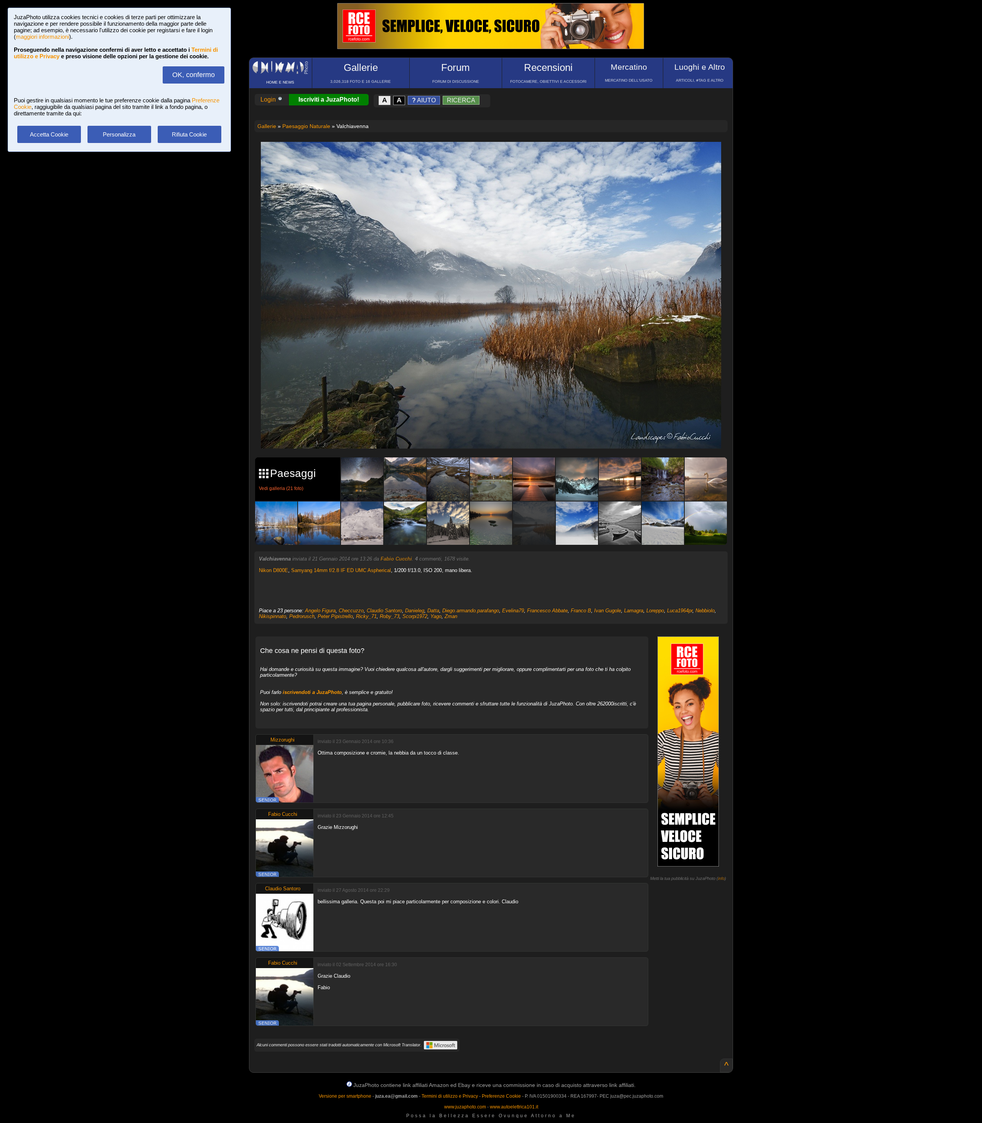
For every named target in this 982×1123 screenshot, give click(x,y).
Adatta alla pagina (495, 155)
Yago (436, 616)
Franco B (581, 610)
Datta (433, 610)
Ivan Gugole (607, 610)
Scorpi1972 (414, 616)
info (721, 878)
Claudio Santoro (384, 610)
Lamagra (633, 610)
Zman (451, 616)
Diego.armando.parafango (470, 610)
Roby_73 (389, 616)
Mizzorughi (282, 740)
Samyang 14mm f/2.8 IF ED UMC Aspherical (341, 570)
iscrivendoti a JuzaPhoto (312, 692)
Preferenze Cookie (501, 1096)
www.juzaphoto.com (465, 1107)
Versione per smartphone (345, 1096)
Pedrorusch (302, 616)
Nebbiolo (705, 610)
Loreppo (655, 610)
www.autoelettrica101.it (514, 1107)
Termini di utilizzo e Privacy (450, 1096)
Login (268, 99)
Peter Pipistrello (335, 616)
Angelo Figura (320, 610)
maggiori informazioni (42, 36)
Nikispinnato (272, 616)
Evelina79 (513, 610)
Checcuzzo (351, 610)
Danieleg (414, 610)
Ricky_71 (366, 616)
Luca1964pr (679, 610)
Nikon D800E (273, 570)
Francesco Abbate (547, 610)
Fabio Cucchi (396, 559)
